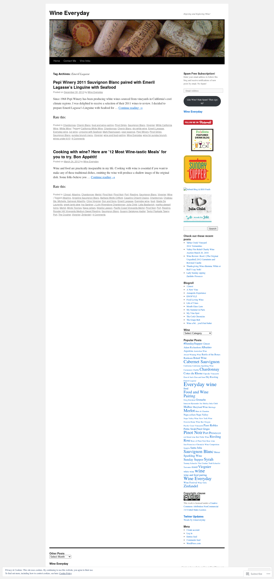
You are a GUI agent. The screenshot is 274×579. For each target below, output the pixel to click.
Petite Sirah (190, 429)
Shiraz (217, 452)
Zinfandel (86, 214)
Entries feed (192, 536)
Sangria (187, 448)
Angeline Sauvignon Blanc (85, 197)
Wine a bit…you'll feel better (199, 323)
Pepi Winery (142, 131)
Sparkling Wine (193, 455)
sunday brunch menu (82, 135)
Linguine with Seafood (90, 131)
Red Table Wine (202, 437)
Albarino (76, 194)
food (153, 201)
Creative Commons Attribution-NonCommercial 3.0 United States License (201, 506)
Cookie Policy (65, 573)
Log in (189, 533)
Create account (193, 529)
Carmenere (188, 370)
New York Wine (205, 418)
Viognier (150, 125)
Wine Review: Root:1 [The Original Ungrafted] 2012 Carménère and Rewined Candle (202, 259)
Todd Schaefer (214, 463)
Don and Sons (109, 201)
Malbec (188, 407)
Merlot (98, 194)
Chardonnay (69, 125)
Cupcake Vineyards (211, 373)
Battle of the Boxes (211, 354)
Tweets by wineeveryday (194, 519)
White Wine (65, 128)
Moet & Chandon (202, 411)
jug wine (73, 131)
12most (67, 194)
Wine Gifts (202, 482)
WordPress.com (194, 543)
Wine (169, 194)
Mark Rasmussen (111, 131)
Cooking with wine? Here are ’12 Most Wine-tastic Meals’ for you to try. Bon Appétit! (109, 154)
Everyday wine (60, 131)
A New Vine (192, 289)
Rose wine (211, 441)
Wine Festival (190, 482)
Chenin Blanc (84, 125)
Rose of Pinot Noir (198, 441)
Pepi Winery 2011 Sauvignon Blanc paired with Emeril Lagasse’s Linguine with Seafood (104, 84)
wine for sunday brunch (155, 135)
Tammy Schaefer (190, 463)
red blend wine (190, 437)
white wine (189, 471)
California (188, 365)
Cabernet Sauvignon (202, 361)
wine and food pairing (115, 135)
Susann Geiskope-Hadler (133, 211)
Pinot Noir (107, 194)
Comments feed (193, 539)
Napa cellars (89, 207)
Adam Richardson (192, 347)
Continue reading (131, 108)
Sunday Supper (193, 459)
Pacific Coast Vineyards (193, 425)
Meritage (212, 407)
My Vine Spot (193, 312)
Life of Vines (192, 302)
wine (200, 470)
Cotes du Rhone (193, 373)
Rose (187, 440)
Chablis (196, 370)
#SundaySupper (193, 343)
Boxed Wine (200, 358)
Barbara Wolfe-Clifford (111, 197)
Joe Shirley (204, 403)
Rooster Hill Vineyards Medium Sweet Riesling (76, 211)
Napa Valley (202, 414)
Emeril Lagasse (156, 128)
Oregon (207, 422)
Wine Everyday (69, 13)
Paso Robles (211, 425)
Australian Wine (200, 351)
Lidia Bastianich (146, 204)
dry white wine (140, 128)
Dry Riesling (212, 377)
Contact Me (70, 60)
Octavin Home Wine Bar (194, 422)
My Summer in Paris (196, 309)
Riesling (134, 194)
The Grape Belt (193, 319)
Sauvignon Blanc (136, 125)
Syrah (208, 459)
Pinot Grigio (121, 125)
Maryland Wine (200, 407)
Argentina (188, 351)
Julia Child (131, 204)
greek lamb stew (72, 204)
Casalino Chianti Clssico (136, 197)
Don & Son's (189, 377)
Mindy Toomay (74, 207)
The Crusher (64, 214)
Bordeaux (188, 358)
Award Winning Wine (192, 354)
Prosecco (215, 433)
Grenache (201, 399)
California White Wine (92, 128)
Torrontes (187, 467)
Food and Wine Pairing (196, 393)
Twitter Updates (194, 516)
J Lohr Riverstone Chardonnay (109, 204)
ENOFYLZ (192, 296)
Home (56, 60)
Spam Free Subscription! (199, 73)
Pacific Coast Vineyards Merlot (129, 207)
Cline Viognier (93, 201)
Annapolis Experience (196, 292)
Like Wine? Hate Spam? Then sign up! (202, 101)
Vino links (85, 60)
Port (127, 194)
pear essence (128, 131)
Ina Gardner (87, 204)
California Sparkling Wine (203, 365)
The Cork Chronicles (196, 316)
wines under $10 (61, 138)
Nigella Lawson (105, 207)
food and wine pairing (103, 125)
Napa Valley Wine (191, 418)
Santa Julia (196, 447)
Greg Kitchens (189, 400)
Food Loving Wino (195, 299)
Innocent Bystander (191, 403)
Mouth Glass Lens (195, 306)
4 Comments (78, 138)
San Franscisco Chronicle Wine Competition (201, 444)
